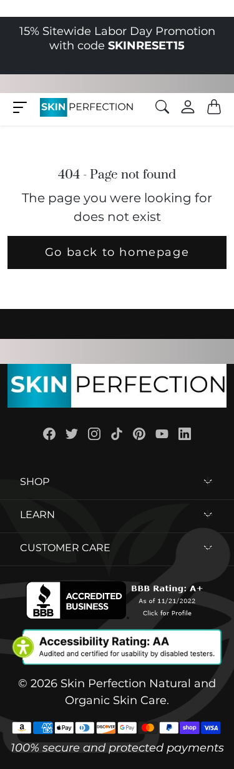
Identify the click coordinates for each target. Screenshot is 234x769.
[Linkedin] (184, 433)
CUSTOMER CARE (65, 548)
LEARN (37, 515)
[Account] (188, 106)
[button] (19, 106)
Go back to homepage (117, 252)
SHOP (34, 481)
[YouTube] (161, 433)
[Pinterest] (139, 433)
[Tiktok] (116, 433)
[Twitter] (72, 433)
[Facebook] (49, 433)
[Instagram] (94, 433)
